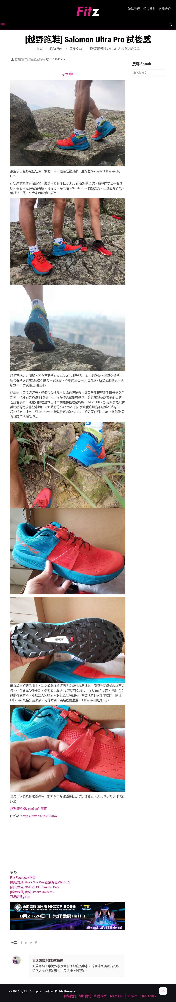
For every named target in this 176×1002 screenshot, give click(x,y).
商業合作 (165, 8)
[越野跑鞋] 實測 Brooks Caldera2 (32, 892)
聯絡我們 (134, 8)
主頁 (39, 48)
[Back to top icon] (163, 991)
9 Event (132, 996)
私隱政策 (100, 996)
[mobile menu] (3, 25)
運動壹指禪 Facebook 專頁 (28, 808)
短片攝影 (149, 8)
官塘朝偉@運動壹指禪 (30, 59)
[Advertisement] (68, 845)
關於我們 (85, 996)
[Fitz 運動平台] (88, 10)
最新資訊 (56, 48)
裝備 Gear (76, 48)
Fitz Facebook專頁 (22, 877)
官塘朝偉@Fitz (20, 897)
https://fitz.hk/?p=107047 (39, 816)
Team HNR (116, 996)
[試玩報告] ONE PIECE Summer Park (34, 887)
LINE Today (148, 996)
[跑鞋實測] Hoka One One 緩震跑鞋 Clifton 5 (40, 882)
